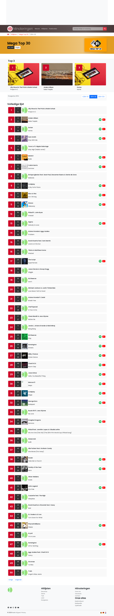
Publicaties (53, 29)
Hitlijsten (44, 29)
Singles (17, 47)
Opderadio (78, 605)
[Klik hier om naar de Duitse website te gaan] (103, 613)
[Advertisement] (57, 12)
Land (42, 598)
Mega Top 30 (23, 34)
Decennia (44, 591)
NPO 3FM (10, 47)
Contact (77, 596)
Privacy (23, 612)
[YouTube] (104, 120)
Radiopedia (78, 603)
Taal (42, 596)
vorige (10, 580)
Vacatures (78, 594)
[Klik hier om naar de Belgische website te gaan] (101, 613)
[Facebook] (8, 607)
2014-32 (93, 97)
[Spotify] (100, 120)
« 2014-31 (85, 97)
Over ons (78, 591)
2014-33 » (101, 97)
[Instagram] (13, 607)
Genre (43, 594)
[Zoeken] (105, 28)
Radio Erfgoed (16, 612)
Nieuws (37, 29)
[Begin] (8, 34)
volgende (18, 580)
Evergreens (44, 600)
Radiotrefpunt (79, 601)
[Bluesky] (11, 607)
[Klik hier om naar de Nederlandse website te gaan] (105, 613)
